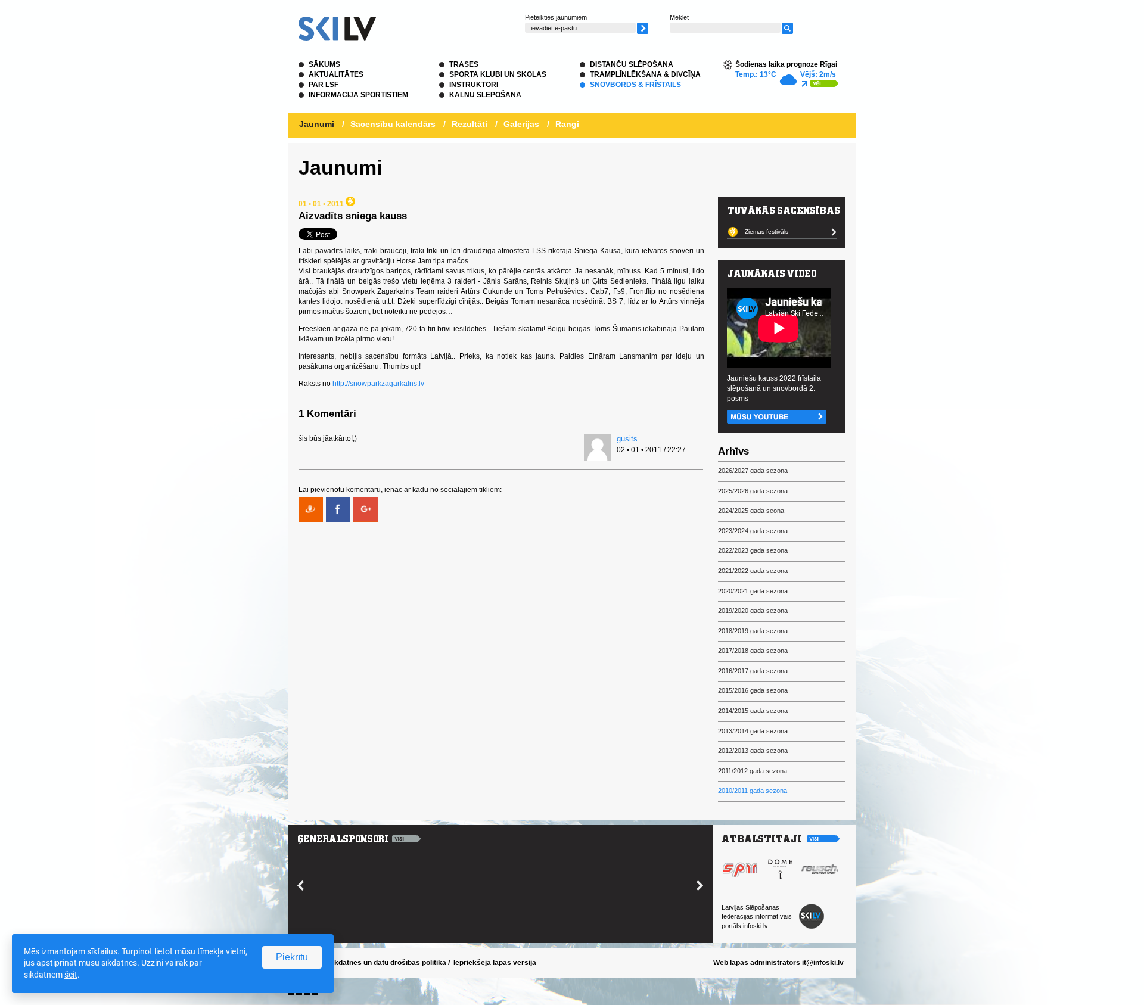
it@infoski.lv (823, 963)
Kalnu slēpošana (485, 95)
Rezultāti (469, 124)
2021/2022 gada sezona (753, 570)
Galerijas (521, 124)
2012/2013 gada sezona (753, 750)
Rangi (567, 124)
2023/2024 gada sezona (753, 530)
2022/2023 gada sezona (753, 550)
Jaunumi (316, 124)
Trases (463, 64)
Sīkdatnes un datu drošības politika (387, 963)
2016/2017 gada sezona (753, 670)
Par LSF (323, 84)
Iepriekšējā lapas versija (494, 963)
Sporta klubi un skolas (497, 74)
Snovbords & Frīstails (635, 84)
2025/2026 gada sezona (753, 490)
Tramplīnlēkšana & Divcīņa (645, 74)
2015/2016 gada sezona (753, 690)
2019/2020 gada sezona (753, 610)
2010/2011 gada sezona (752, 790)
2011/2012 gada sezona (752, 770)
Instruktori (473, 84)
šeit (70, 974)
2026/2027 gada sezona (753, 470)
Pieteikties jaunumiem (556, 17)
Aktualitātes (336, 74)
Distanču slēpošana (631, 64)
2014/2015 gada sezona (753, 710)
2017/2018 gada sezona (753, 650)
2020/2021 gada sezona (753, 591)
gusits (627, 438)
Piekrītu (292, 957)
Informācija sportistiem (358, 95)
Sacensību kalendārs (393, 124)
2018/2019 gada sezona (753, 630)
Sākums (324, 64)
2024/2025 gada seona (751, 510)
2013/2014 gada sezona (753, 731)
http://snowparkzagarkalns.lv (378, 383)
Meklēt (679, 17)
